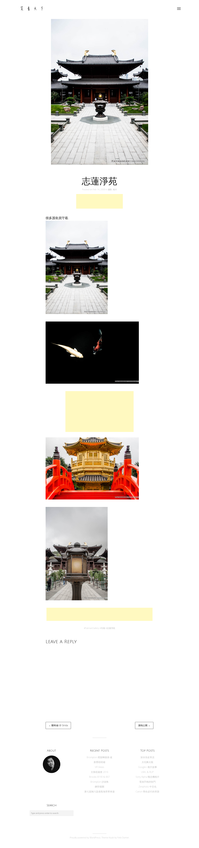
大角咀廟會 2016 (99, 772)
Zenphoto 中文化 (147, 786)
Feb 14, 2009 (99, 189)
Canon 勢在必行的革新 (147, 791)
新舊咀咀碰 (99, 762)
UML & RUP (147, 772)
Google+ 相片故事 (147, 767)
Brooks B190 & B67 (99, 776)
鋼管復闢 (99, 786)
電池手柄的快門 (147, 781)
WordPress (95, 837)
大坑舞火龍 (147, 762)
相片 (115, 189)
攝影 (110, 189)
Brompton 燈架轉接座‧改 (99, 757)
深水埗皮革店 (147, 757)
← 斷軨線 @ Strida (58, 725)
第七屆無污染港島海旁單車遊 (99, 791)
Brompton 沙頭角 (99, 781)
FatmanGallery (92, 628)
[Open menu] (179, 8)
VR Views (99, 767)
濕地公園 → (144, 725)
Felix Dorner (123, 837)
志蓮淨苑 (111, 628)
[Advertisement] (99, 201)
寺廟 (103, 628)
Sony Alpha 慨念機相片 (147, 776)
